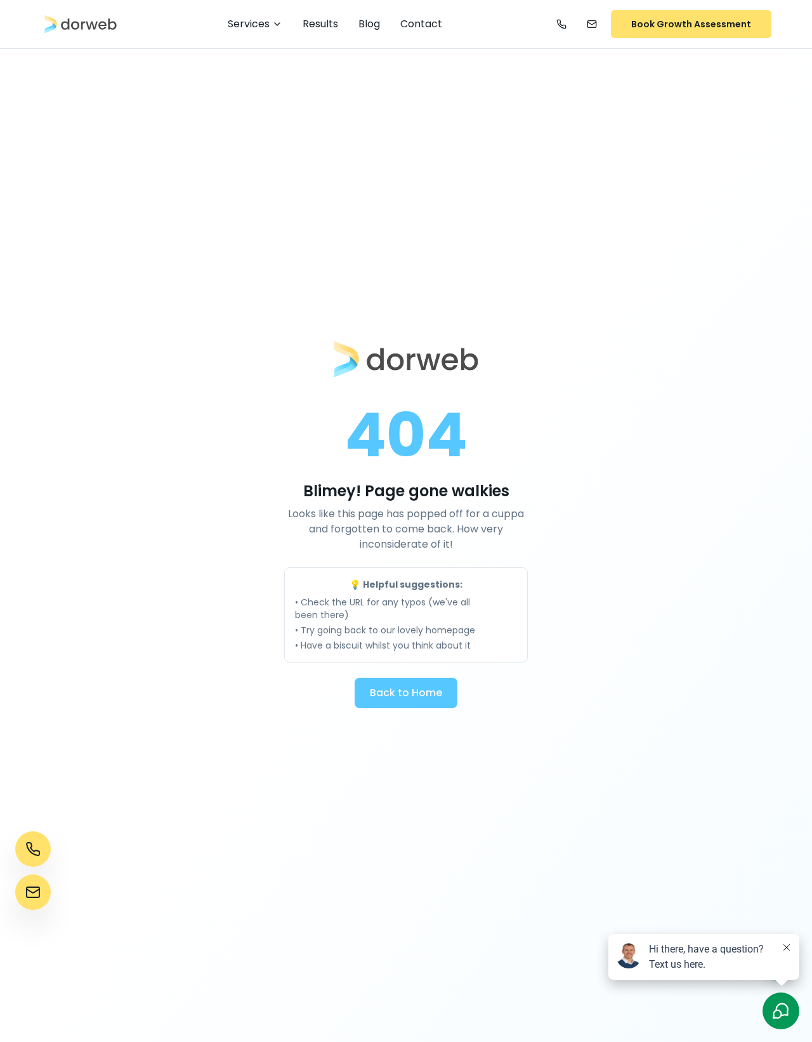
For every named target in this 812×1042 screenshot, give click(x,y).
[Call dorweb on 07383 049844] (561, 24)
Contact (421, 23)
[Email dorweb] (33, 892)
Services (249, 23)
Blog (369, 23)
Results (320, 23)
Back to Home (406, 692)
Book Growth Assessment (691, 24)
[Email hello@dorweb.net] (591, 24)
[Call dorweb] (33, 849)
